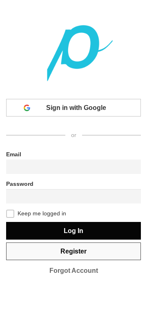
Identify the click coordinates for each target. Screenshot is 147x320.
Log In (73, 230)
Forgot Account (73, 270)
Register (73, 251)
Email (13, 154)
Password (19, 184)
